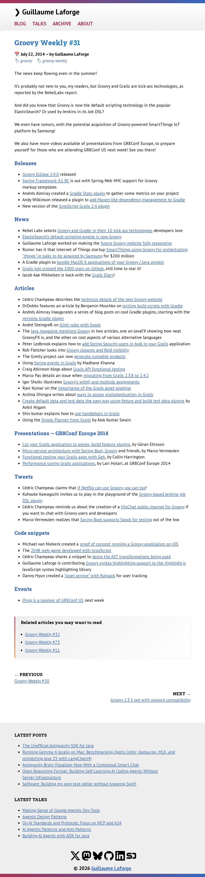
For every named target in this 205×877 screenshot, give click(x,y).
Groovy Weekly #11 (42, 650)
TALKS (39, 23)
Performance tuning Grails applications (58, 463)
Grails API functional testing (99, 369)
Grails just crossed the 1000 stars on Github (63, 268)
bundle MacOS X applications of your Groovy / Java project (110, 262)
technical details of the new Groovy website (121, 299)
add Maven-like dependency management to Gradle (137, 199)
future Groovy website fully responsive (136, 243)
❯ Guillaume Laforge (46, 11)
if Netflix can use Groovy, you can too (111, 487)
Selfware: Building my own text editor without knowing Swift (79, 784)
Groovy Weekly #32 (42, 634)
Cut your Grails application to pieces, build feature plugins (76, 444)
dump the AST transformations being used (131, 556)
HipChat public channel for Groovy (152, 506)
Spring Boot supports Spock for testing (116, 519)
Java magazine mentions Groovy (60, 331)
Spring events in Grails (55, 363)
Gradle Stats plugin (87, 193)
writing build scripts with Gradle (153, 305)
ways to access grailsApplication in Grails (115, 394)
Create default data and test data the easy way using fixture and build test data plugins (103, 401)
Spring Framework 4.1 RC (45, 180)
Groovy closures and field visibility (97, 350)
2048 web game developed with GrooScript (71, 550)
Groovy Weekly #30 (31, 681)
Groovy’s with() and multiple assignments (101, 382)
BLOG (20, 23)
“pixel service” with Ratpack (89, 575)
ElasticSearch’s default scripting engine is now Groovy (72, 236)
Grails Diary (103, 275)
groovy (26, 60)
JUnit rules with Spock (80, 324)
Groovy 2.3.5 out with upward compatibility (151, 700)
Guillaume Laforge (111, 868)
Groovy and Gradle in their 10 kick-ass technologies (105, 230)
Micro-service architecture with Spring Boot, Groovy (69, 450)
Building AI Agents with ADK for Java (55, 835)
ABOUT (85, 23)
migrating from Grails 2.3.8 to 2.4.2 (116, 375)
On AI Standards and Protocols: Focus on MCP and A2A (72, 823)
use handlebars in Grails (97, 413)
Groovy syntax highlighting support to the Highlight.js (136, 563)
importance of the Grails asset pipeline (94, 388)
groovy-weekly (54, 60)
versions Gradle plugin (43, 318)
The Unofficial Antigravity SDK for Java (58, 745)
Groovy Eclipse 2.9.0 (40, 174)
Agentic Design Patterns (44, 816)
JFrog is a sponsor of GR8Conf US (52, 600)
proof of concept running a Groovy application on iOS (129, 544)
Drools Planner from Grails (66, 420)
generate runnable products (100, 356)
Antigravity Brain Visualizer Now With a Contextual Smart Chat (80, 765)
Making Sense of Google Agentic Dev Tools (61, 810)
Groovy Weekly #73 (42, 642)
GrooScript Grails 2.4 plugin (84, 206)
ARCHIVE (62, 23)
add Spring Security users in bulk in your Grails (125, 344)
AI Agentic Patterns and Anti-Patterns (56, 829)
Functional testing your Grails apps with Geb (63, 457)
